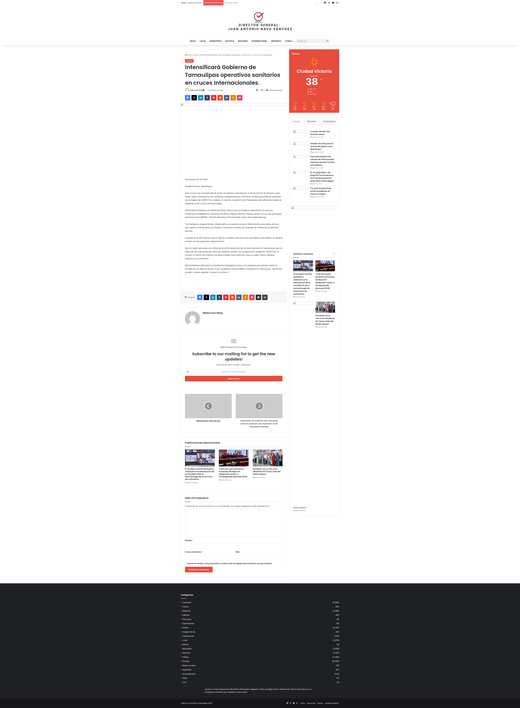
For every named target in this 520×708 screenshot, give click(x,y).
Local (203, 41)
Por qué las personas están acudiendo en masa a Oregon (320, 191)
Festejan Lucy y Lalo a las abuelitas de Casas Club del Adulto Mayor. (253, 3)
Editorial (185, 615)
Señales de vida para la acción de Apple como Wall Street (321, 146)
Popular (296, 121)
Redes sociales (188, 665)
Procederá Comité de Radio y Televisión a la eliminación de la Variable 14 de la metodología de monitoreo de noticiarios (199, 474)
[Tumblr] (207, 97)
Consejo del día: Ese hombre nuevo (320, 133)
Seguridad (186, 670)
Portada (185, 661)
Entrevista (186, 619)
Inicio (193, 41)
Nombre (189, 540)
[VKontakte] (226, 97)
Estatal (196, 55)
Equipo (320, 703)
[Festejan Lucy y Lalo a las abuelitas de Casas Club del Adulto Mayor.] (267, 458)
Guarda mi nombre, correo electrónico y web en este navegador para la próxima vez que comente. (229, 563)
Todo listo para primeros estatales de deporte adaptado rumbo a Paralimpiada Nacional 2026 (233, 473)
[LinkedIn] (200, 97)
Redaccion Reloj (196, 90)
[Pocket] (239, 97)
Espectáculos (188, 623)
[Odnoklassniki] (233, 97)
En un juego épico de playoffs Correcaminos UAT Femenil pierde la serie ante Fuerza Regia (322, 176)
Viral (184, 682)
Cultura (185, 607)
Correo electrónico (194, 552)
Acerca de (311, 703)
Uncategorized (188, 674)
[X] (194, 97)
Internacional (259, 41)
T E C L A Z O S (299, 507)
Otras (288, 41)
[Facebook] (187, 97)
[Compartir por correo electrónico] (258, 297)
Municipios (215, 41)
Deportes (276, 41)
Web (237, 552)
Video (184, 678)
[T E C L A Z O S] (303, 403)
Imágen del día (188, 632)
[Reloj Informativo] (260, 21)
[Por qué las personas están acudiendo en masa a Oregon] (300, 192)
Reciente (312, 121)
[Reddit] (220, 97)
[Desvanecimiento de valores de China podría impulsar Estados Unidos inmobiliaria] (300, 160)
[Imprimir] (265, 297)
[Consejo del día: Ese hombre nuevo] (300, 135)
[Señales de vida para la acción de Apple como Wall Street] (300, 147)
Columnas (186, 602)
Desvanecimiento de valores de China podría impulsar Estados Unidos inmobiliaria (322, 160)
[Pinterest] (213, 97)
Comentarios (329, 121)
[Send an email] (203, 90)
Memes (185, 644)
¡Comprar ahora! (332, 703)
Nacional (243, 41)
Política (229, 41)
